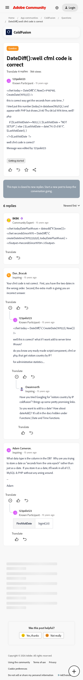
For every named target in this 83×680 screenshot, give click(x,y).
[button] (7, 8)
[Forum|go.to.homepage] (29, 7)
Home (11, 17)
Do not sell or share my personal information (30, 675)
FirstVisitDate (24, 523)
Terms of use (39, 662)
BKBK (15, 218)
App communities (29, 17)
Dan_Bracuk (19, 273)
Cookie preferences (17, 668)
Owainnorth (32, 387)
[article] (41, 238)
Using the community (19, 662)
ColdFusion (49, 17)
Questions (66, 17)
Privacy (52, 662)
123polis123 (18, 79)
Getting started (16, 160)
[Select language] (57, 7)
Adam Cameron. (21, 448)
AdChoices (65, 675)
